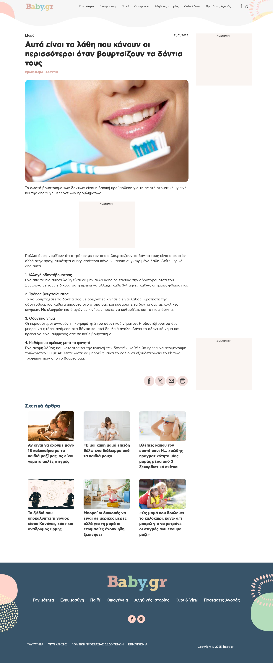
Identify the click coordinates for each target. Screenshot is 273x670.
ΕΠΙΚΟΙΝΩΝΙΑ (137, 644)
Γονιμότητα (86, 6)
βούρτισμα (35, 72)
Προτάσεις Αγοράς (218, 6)
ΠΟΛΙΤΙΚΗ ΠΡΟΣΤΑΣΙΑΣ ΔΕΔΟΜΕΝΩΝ (98, 644)
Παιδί (125, 6)
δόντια (52, 72)
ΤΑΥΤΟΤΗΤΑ (35, 644)
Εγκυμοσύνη (108, 6)
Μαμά (29, 35)
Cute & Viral (192, 6)
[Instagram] (246, 6)
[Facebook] (241, 6)
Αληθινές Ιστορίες (167, 6)
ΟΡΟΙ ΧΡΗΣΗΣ (57, 644)
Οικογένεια (141, 6)
